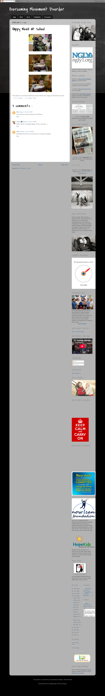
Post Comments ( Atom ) (25, 168)
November (75, 622)
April (74, 605)
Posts (75, 361)
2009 (75, 588)
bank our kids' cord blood (78, 673)
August (75, 614)
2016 (75, 635)
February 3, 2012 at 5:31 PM (25, 112)
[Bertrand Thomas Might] (72, 646)
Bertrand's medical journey (85, 89)
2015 (75, 632)
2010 (75, 591)
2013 (75, 627)
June (74, 609)
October (75, 620)
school (34, 98)
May (74, 607)
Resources (47, 17)
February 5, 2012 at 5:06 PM (27, 131)
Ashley (18, 131)
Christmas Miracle (86, 171)
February (75, 600)
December (75, 624)
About (21, 17)
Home (14, 17)
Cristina (18, 122)
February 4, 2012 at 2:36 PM (29, 121)
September (75, 616)
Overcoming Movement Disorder (36, 9)
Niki (17, 112)
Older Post (64, 165)
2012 (75, 596)
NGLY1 (28, 17)
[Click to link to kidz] (82, 662)
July (74, 612)
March (75, 602)
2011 (75, 593)
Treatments (37, 17)
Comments (76, 364)
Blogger (65, 683)
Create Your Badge (75, 647)
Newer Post (16, 165)
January (75, 598)
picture (30, 98)
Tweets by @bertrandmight (78, 331)
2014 (75, 630)
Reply (17, 116)
